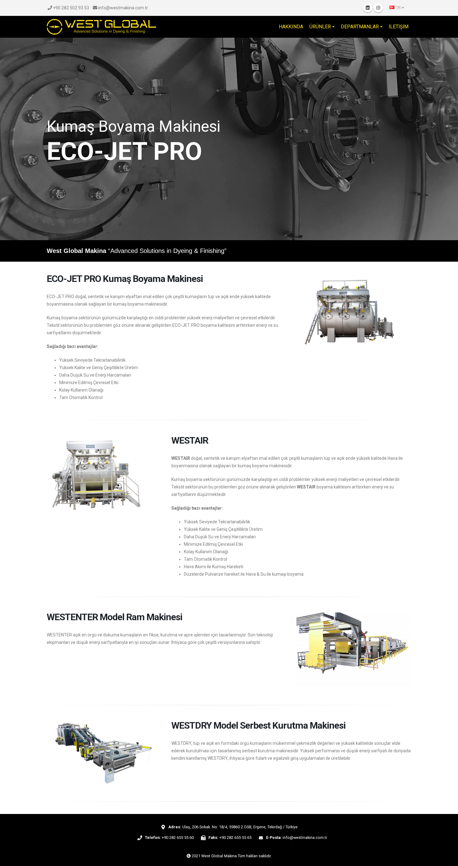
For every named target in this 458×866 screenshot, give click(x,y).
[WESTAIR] (104, 474)
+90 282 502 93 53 (70, 7)
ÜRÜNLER (320, 27)
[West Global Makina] (101, 27)
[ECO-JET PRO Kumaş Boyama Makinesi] (353, 312)
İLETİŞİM (398, 27)
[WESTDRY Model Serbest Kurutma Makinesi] (104, 753)
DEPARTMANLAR (360, 27)
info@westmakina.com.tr (122, 7)
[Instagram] (378, 7)
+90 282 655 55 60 (178, 837)
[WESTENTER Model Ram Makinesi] (353, 650)
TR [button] (398, 7)
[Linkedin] (367, 7)
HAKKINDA (291, 27)
